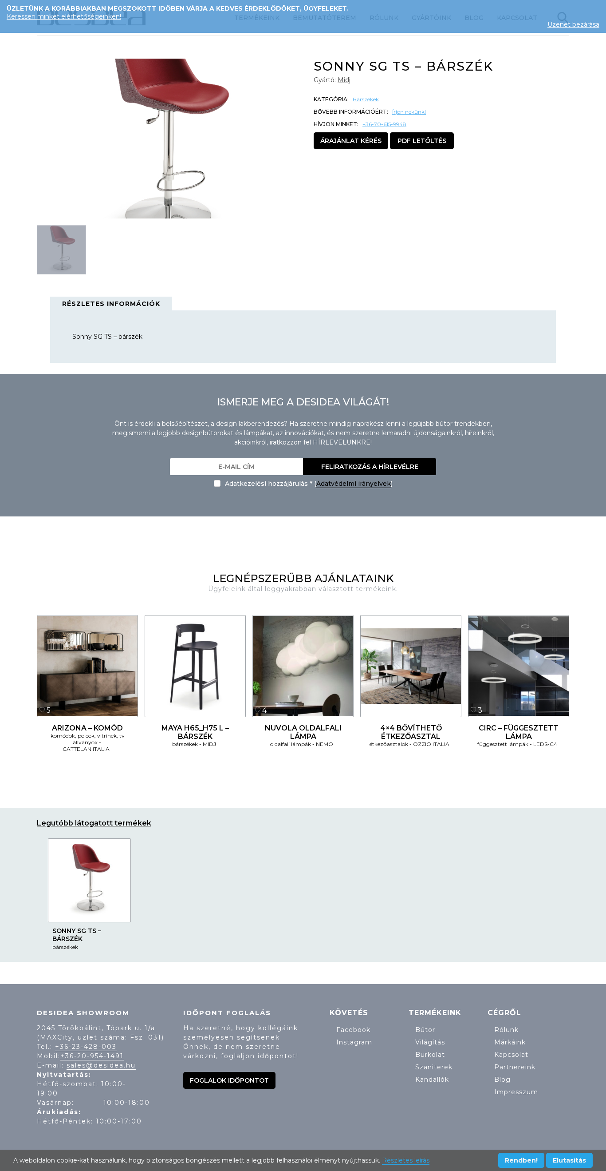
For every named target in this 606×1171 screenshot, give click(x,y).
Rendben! (521, 1160)
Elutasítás (569, 1160)
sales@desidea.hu (101, 1065)
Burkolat (430, 1055)
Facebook (353, 1030)
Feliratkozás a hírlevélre (369, 467)
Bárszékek (366, 99)
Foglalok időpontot (229, 1080)
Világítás (430, 1042)
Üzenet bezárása (573, 24)
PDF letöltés (421, 141)
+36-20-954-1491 (92, 1056)
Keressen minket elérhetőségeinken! (64, 16)
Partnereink (514, 1067)
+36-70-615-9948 (384, 124)
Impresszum (516, 1092)
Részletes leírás (405, 1160)
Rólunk (506, 1030)
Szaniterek (434, 1067)
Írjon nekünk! (409, 111)
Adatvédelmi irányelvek (353, 484)
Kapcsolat (511, 1055)
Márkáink (510, 1042)
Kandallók (432, 1080)
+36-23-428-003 (86, 1047)
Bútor (425, 1030)
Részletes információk (111, 304)
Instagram (354, 1042)
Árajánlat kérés (351, 141)
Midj (344, 80)
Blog (502, 1080)
